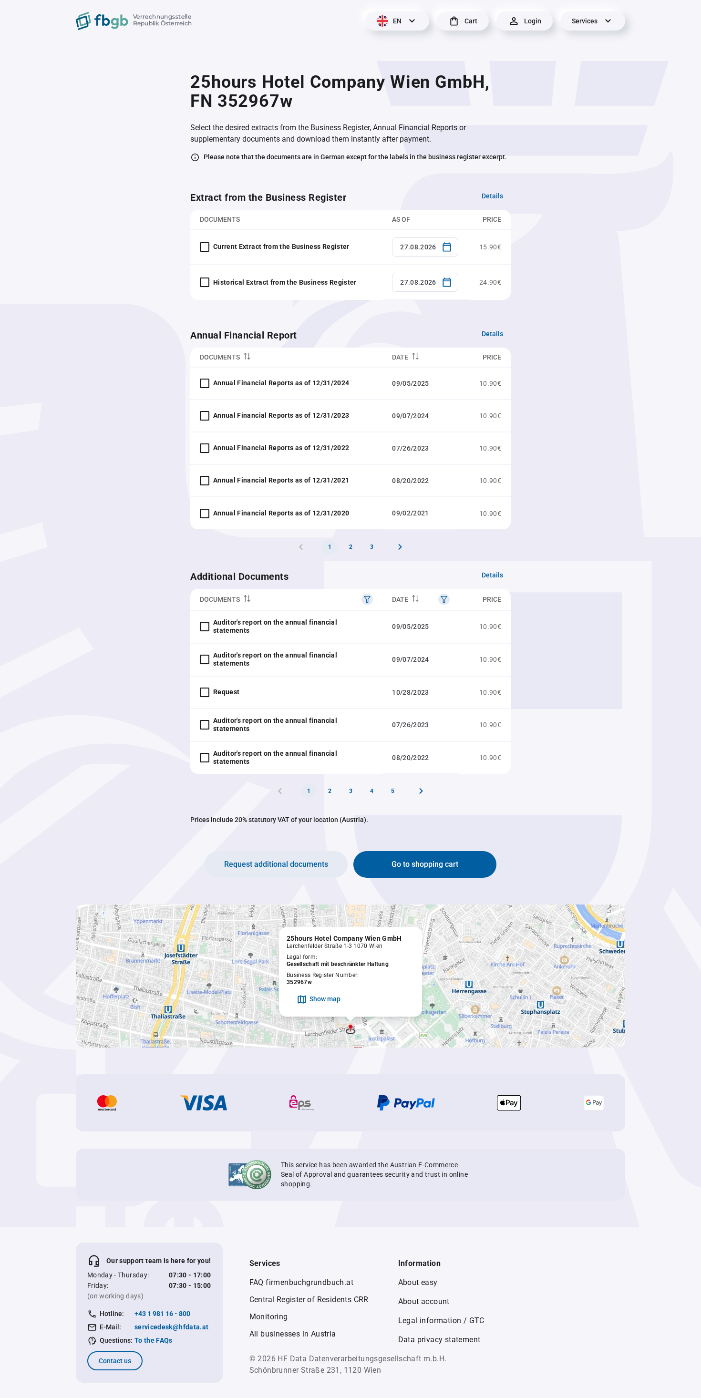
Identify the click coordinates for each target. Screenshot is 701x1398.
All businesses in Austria (292, 1333)
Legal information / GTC (441, 1320)
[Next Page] (400, 546)
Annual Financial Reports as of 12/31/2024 (281, 383)
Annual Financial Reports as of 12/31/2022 (281, 448)
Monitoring (268, 1316)
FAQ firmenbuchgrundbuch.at (301, 1282)
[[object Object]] (367, 599)
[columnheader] (286, 357)
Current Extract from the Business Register (281, 246)
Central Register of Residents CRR (309, 1299)
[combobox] (425, 247)
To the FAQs (153, 1340)
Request (226, 692)
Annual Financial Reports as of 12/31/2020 (281, 513)
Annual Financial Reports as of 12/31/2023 (281, 415)
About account (424, 1301)
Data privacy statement (439, 1339)
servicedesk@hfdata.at (171, 1327)
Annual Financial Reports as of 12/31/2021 (281, 480)
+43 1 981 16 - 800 (162, 1313)
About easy (418, 1282)
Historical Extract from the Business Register (285, 282)
